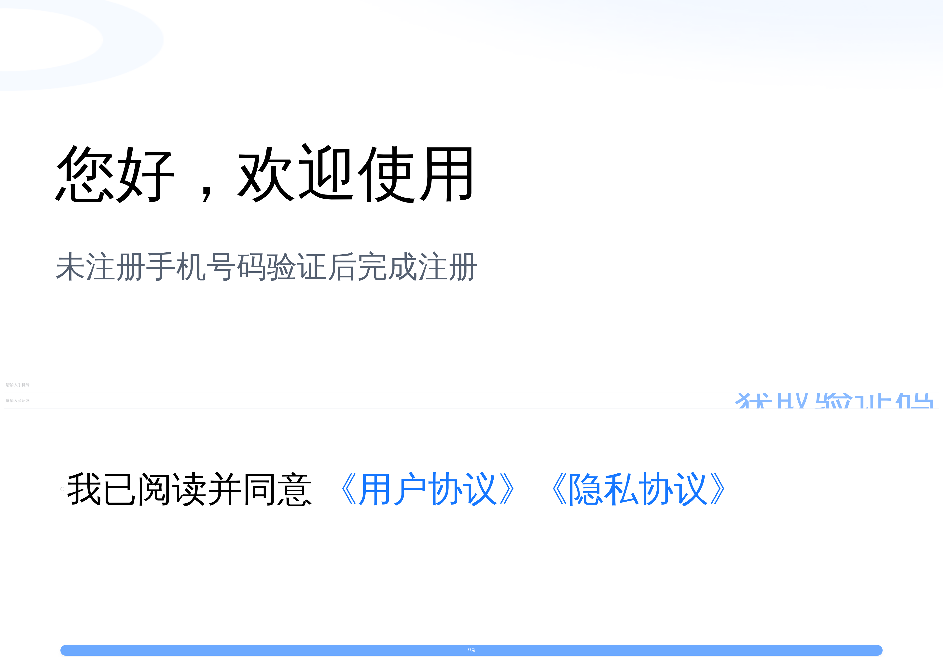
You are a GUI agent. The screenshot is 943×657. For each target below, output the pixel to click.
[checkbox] (63, 489)
